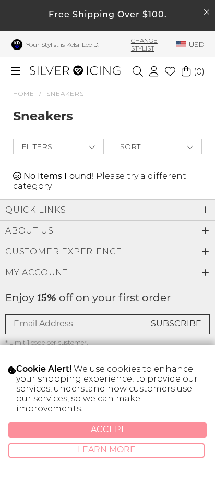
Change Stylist (144, 44)
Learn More (107, 450)
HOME (23, 93)
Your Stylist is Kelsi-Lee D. (62, 44)
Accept (108, 430)
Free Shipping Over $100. (108, 15)
